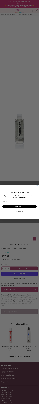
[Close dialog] (37, 187)
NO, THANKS (19, 211)
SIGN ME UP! (19, 206)
